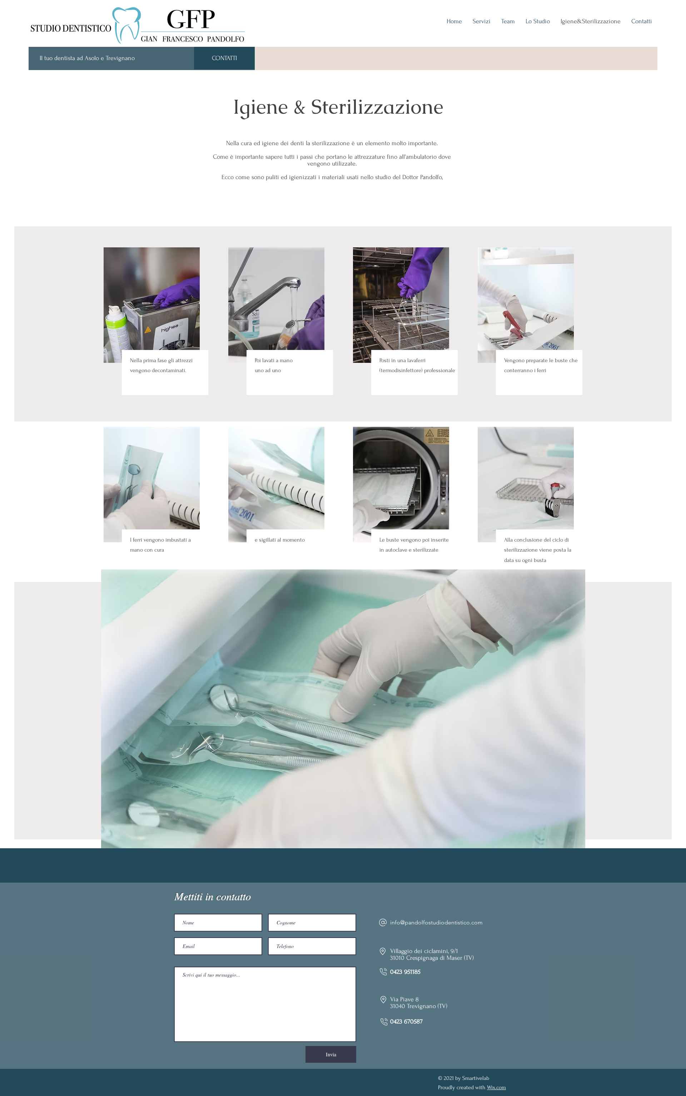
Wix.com (496, 1087)
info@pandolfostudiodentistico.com (436, 922)
